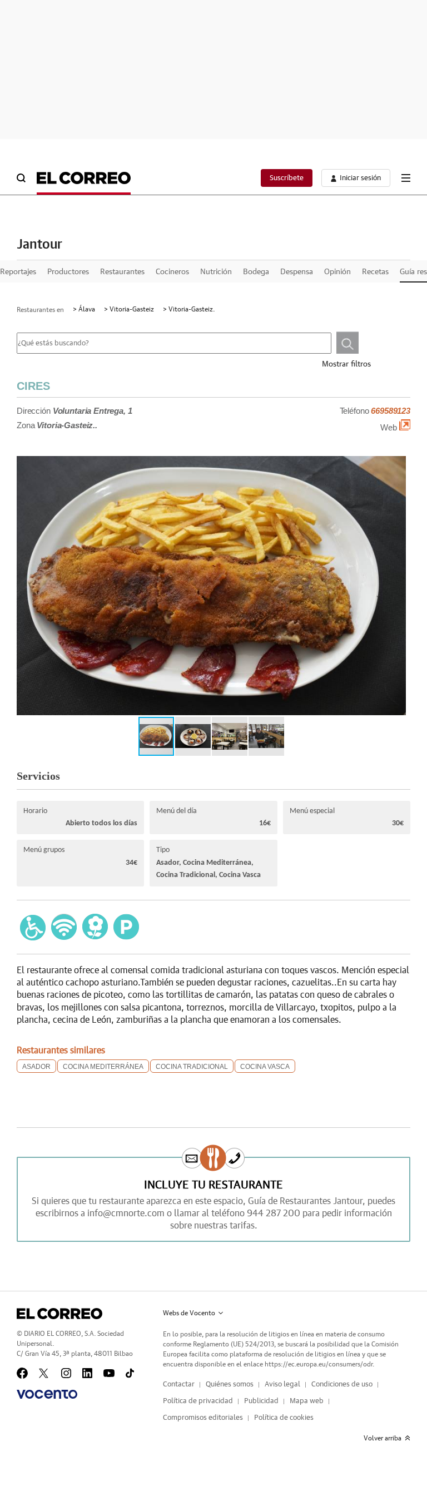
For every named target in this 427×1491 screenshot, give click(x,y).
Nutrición (216, 272)
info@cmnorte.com (126, 1213)
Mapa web (307, 1401)
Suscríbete (287, 178)
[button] (390, 591)
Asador (36, 1067)
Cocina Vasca (265, 1067)
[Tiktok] (130, 1373)
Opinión (337, 272)
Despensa (296, 272)
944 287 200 (273, 1213)
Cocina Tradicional (192, 1067)
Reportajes (18, 272)
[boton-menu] (405, 178)
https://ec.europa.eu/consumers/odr (319, 1364)
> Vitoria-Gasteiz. (189, 309)
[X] (44, 1373)
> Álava (84, 309)
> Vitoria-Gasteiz (129, 309)
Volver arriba (382, 1438)
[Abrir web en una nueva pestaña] (404, 427)
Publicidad (261, 1401)
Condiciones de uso (342, 1384)
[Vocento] (47, 1394)
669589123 (390, 411)
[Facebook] (22, 1373)
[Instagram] (66, 1373)
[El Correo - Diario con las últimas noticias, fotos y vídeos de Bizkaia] (84, 178)
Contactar (179, 1384)
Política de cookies (284, 1417)
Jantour (39, 244)
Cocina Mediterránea (103, 1067)
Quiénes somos (230, 1384)
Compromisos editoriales (203, 1417)
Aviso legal (282, 1384)
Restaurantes (122, 272)
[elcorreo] (59, 1313)
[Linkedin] (87, 1373)
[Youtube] (109, 1373)
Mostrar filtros (346, 364)
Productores (68, 272)
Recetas (375, 272)
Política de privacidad (198, 1401)
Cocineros (172, 272)
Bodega (256, 272)
